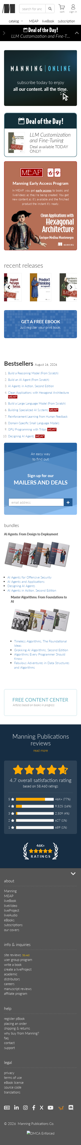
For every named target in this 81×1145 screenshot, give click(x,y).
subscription (66, 21)
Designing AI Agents (21, 436)
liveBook (48, 21)
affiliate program (15, 993)
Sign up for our (41, 479)
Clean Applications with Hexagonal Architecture (38, 392)
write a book (13, 964)
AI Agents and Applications (26, 581)
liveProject (11, 910)
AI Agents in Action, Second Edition (31, 386)
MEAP (33, 21)
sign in (73, 11)
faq (6, 1037)
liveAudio (10, 915)
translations (12, 1092)
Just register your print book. (40, 324)
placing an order (15, 1023)
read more (40, 750)
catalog (14, 21)
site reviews (16, 954)
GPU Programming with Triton (27, 429)
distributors (12, 978)
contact (9, 1042)
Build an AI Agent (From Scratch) (28, 379)
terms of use (13, 1077)
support (9, 1047)
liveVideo (10, 905)
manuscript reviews (18, 988)
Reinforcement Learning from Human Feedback (38, 416)
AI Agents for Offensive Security (29, 577)
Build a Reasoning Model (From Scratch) (33, 373)
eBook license (14, 1082)
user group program (18, 959)
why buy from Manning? (21, 1033)
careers (9, 983)
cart (62, 11)
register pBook (14, 1018)
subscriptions (13, 924)
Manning (10, 890)
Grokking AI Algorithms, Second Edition (41, 650)
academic (10, 974)
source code (12, 1087)
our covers (11, 929)
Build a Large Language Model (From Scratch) (36, 403)
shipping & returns (17, 1028)
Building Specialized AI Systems (28, 410)
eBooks (9, 920)
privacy (9, 1072)
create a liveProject (18, 969)
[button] (4, 33)
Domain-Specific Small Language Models (33, 423)
